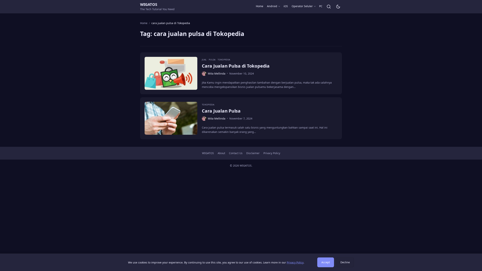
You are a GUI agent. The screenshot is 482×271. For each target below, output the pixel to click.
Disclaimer (253, 153)
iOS (286, 6)
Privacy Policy (271, 153)
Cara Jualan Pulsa (221, 111)
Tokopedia (224, 59)
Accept (325, 262)
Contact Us (236, 153)
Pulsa (212, 59)
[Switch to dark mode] (338, 6)
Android (272, 6)
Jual (204, 59)
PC (320, 6)
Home (259, 6)
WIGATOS (148, 4)
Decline (345, 262)
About (221, 153)
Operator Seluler (302, 6)
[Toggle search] (328, 6)
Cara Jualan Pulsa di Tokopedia (236, 66)
